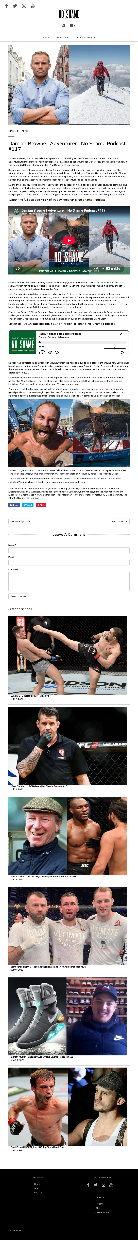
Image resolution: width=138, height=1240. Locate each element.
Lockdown (74, 491)
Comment (14, 569)
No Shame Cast (26, 495)
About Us (100, 1208)
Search (37, 1188)
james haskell (61, 491)
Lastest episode (100, 1212)
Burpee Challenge (58, 488)
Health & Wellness (30, 491)
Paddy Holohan (64, 495)
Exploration (14, 491)
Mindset (98, 491)
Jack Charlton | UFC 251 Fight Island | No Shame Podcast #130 (43, 876)
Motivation (109, 491)
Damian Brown (87, 488)
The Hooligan (32, 498)
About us (37, 1192)
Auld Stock (33, 488)
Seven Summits (114, 495)
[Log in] (64, 25)
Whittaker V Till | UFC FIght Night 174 (30, 696)
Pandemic (78, 495)
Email (11, 557)
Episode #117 (103, 488)
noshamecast (14, 1230)
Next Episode (119, 521)
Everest (115, 488)
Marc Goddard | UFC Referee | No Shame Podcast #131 (39, 786)
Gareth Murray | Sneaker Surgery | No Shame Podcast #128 (42, 1057)
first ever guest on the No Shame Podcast (47, 170)
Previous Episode (20, 521)
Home (46, 37)
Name (12, 545)
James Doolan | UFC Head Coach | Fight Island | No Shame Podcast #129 (48, 967)
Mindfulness (86, 491)
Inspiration (47, 491)
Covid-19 (73, 488)
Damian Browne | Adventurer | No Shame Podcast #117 (67, 146)
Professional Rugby (94, 495)
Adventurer (20, 488)
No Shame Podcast (45, 495)
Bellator (44, 488)
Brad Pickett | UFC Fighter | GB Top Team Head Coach (38, 1147)
